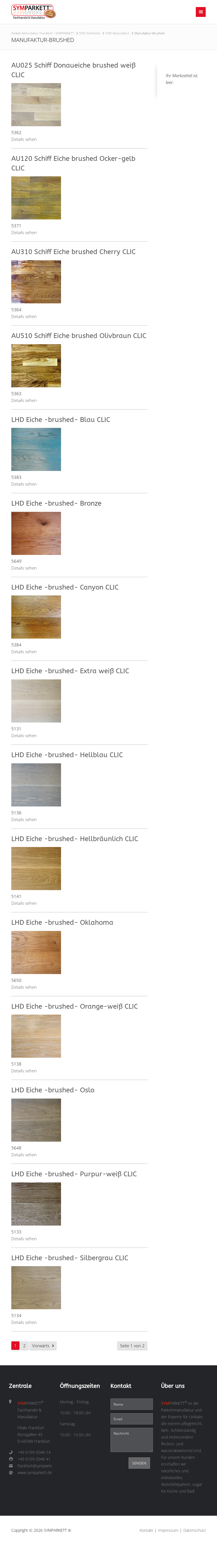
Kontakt (146, 1530)
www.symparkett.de (35, 1472)
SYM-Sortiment (89, 33)
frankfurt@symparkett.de (35, 1465)
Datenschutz (194, 1530)
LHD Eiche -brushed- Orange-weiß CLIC (74, 1006)
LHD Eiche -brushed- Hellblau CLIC (67, 755)
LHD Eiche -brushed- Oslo (52, 1090)
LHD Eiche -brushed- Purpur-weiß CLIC (74, 1174)
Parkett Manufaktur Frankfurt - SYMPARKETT (42, 33)
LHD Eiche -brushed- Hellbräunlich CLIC (74, 839)
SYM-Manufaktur (117, 33)
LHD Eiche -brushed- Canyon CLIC (65, 587)
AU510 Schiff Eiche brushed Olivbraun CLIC (78, 336)
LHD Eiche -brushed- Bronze (56, 503)
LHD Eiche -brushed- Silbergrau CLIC (69, 1258)
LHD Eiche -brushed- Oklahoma (62, 922)
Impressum (168, 1530)
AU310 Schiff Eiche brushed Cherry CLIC (73, 252)
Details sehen (24, 139)
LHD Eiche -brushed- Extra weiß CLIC (70, 671)
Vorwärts (40, 1345)
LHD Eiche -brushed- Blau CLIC (60, 420)
